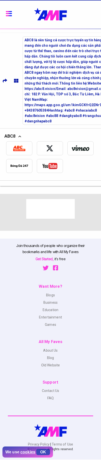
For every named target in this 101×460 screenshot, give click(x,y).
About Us (50, 350)
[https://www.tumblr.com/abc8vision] (21, 166)
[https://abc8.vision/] (21, 148)
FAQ (50, 398)
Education (50, 310)
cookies (27, 452)
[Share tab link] (5, 81)
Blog (50, 358)
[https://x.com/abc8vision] (52, 148)
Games (50, 325)
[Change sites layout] (16, 81)
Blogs (50, 295)
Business (50, 302)
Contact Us (50, 391)
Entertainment (50, 317)
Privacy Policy (39, 444)
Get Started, (45, 259)
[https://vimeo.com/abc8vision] (82, 148)
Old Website (50, 365)
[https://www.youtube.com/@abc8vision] (52, 166)
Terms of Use (62, 444)
